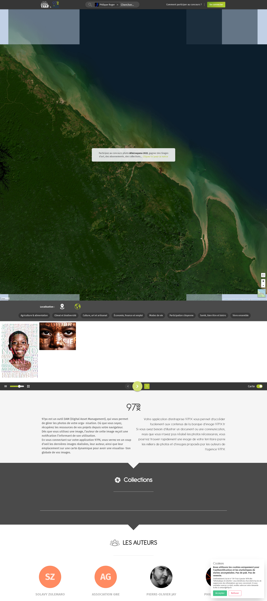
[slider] (19, 386)
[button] (117, 5)
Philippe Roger (15, 377)
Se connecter (216, 4)
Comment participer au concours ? (184, 4)
